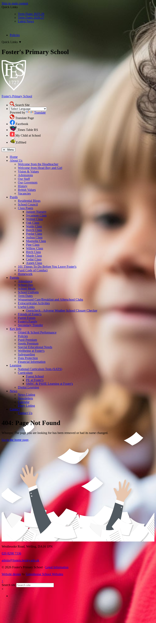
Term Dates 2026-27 (31, 17)
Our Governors (27, 182)
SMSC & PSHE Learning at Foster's (49, 383)
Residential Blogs (29, 200)
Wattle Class (34, 226)
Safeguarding (26, 354)
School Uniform (28, 292)
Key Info (15, 329)
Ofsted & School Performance (37, 332)
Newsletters (25, 398)
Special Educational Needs (35, 347)
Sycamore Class (36, 215)
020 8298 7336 (11, 553)
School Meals (26, 288)
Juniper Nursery (36, 211)
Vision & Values (28, 171)
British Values (27, 189)
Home (14, 157)
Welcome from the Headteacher (38, 164)
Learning (15, 365)
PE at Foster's (34, 380)
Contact (15, 409)
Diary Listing (26, 405)
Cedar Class (33, 259)
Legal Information (56, 567)
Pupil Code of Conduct (33, 270)
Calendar (23, 402)
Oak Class (32, 222)
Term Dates (25, 296)
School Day (25, 285)
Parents (14, 277)
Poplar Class (34, 233)
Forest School (35, 376)
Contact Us (25, 413)
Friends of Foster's (29, 314)
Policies (15, 35)
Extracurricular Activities (34, 303)
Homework (25, 274)
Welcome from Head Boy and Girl (40, 168)
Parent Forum (26, 318)
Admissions (25, 175)
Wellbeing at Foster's (31, 350)
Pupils (14, 197)
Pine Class (32, 244)
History (22, 186)
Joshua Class (34, 237)
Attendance (25, 281)
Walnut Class (34, 219)
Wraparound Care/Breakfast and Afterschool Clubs (50, 299)
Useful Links (26, 307)
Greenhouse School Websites (44, 574)
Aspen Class (34, 263)
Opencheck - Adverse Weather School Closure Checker (61, 310)
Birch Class (33, 252)
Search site (8, 585)
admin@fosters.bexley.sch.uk (20, 560)
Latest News (26, 21)
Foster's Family (27, 321)
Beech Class (34, 230)
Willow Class (34, 248)
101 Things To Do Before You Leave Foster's (47, 266)
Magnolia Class (36, 241)
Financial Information (32, 361)
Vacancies (24, 193)
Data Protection (28, 358)
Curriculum (25, 372)
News (13, 391)
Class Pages (25, 208)
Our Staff (24, 178)
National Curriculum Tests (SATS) (40, 369)
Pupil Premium (27, 339)
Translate (40, 112)
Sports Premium (28, 343)
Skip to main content (15, 3)
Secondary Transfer (30, 325)
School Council (28, 204)
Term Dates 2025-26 (31, 14)
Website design (11, 574)
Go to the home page (15, 439)
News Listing (26, 394)
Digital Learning (28, 387)
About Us (16, 160)
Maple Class (34, 255)
